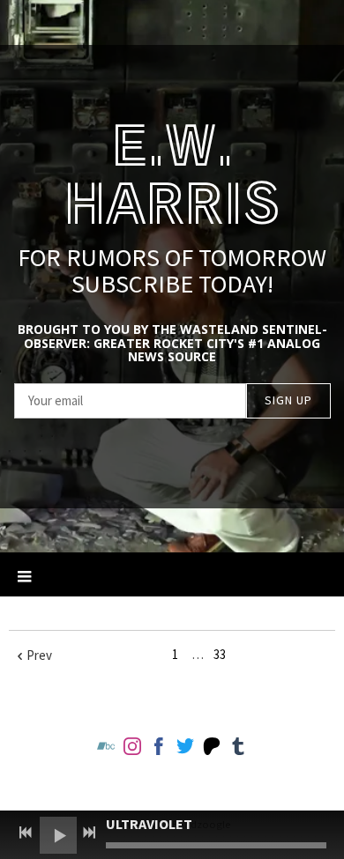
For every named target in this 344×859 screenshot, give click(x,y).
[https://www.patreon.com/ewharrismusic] (212, 749)
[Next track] (89, 832)
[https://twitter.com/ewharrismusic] (185, 749)
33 (219, 654)
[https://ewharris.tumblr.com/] (238, 749)
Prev (39, 655)
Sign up (288, 400)
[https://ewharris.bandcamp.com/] (106, 749)
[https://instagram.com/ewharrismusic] (132, 749)
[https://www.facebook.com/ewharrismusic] (159, 749)
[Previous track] (26, 832)
